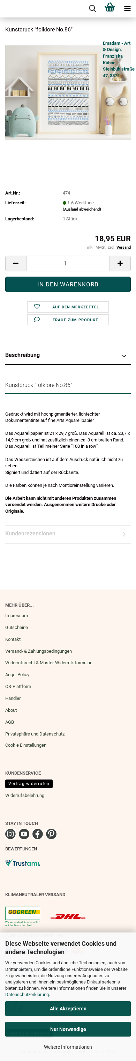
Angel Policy (17, 674)
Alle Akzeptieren (68, 1008)
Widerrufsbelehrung (24, 795)
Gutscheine (16, 627)
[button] (15, 263)
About (11, 710)
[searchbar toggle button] (92, 8)
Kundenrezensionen (30, 533)
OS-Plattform (18, 686)
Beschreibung (22, 355)
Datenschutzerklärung (27, 994)
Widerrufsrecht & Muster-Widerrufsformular (48, 662)
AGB (9, 722)
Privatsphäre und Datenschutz (35, 734)
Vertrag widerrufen (29, 783)
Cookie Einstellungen (25, 745)
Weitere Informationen (68, 1047)
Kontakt (13, 639)
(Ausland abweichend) (82, 209)
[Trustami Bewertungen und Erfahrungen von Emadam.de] (22, 862)
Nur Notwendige (68, 1029)
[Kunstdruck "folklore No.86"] (68, 92)
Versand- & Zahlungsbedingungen (38, 651)
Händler (13, 698)
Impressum (16, 615)
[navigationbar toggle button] (127, 8)
